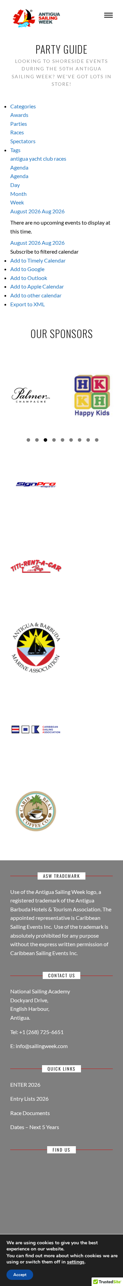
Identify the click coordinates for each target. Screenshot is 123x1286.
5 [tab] (62, 441)
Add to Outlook (28, 277)
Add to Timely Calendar (38, 260)
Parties (18, 123)
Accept (19, 1274)
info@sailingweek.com (42, 1046)
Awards (19, 114)
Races (17, 132)
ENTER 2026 (25, 1084)
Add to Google (27, 269)
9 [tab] (96, 441)
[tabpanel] (31, 395)
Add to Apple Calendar (37, 286)
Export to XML (27, 304)
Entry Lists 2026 (29, 1098)
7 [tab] (79, 441)
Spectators (23, 141)
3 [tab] (45, 441)
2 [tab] (36, 441)
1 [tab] (28, 441)
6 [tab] (71, 441)
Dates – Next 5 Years (34, 1127)
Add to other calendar (36, 295)
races (60, 158)
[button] (44, 251)
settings (75, 1262)
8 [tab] (88, 441)
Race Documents (30, 1113)
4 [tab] (54, 441)
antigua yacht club (32, 158)
